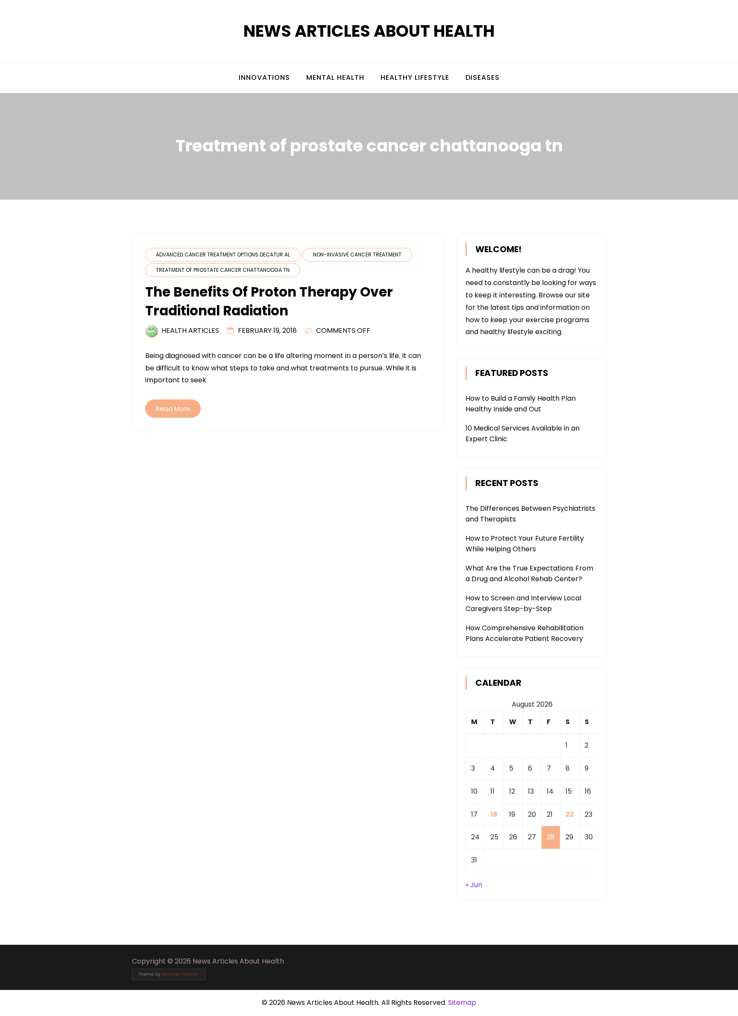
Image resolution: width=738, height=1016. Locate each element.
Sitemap (462, 1002)
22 (569, 814)
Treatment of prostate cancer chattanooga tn (223, 270)
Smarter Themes (180, 974)
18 (494, 814)
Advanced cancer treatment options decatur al (223, 254)
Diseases (483, 77)
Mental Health (335, 77)
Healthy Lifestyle (415, 77)
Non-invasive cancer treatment (357, 254)
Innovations (264, 77)
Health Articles (190, 330)
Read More (173, 408)
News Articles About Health (369, 31)
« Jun (474, 885)
